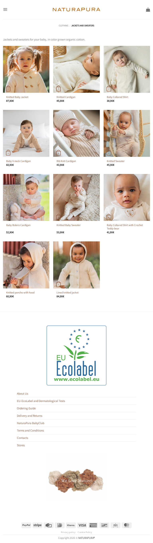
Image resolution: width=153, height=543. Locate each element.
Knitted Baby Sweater (69, 225)
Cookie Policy (85, 532)
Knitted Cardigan (66, 97)
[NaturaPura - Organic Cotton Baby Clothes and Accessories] (76, 9)
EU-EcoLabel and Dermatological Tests (41, 401)
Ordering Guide (26, 408)
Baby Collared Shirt (117, 97)
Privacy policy (68, 532)
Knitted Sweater (116, 161)
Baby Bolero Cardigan (18, 225)
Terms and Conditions (30, 430)
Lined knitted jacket (67, 292)
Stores (21, 445)
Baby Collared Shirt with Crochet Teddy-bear (125, 226)
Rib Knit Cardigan (66, 161)
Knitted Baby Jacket (17, 97)
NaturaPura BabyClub (30, 423)
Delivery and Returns (29, 416)
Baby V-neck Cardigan (18, 161)
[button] (5, 9)
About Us (22, 393)
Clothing (63, 25)
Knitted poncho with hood (20, 292)
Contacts (22, 438)
